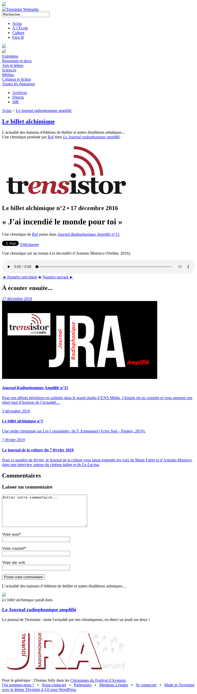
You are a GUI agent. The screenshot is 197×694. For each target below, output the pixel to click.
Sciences (9, 70)
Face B (18, 37)
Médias (8, 74)
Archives (19, 92)
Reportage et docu (17, 61)
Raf (51, 137)
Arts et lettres (12, 65)
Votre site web (13, 562)
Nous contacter (54, 685)
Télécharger (29, 244)
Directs (18, 97)
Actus (17, 23)
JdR (15, 102)
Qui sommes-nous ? (18, 685)
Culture (18, 32)
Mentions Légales (113, 685)
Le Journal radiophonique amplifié (44, 110)
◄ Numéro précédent (19, 277)
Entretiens (10, 56)
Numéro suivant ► (57, 277)
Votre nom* (11, 534)
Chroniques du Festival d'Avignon (98, 680)
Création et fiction (16, 79)
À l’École (20, 28)
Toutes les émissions (18, 84)
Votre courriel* (14, 548)
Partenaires (83, 685)
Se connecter (146, 685)
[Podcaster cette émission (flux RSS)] (4, 595)
